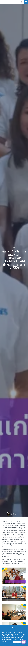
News (14, 247)
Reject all (12, 644)
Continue (5, 644)
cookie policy (13, 636)
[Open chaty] (23, 642)
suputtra (13, 513)
